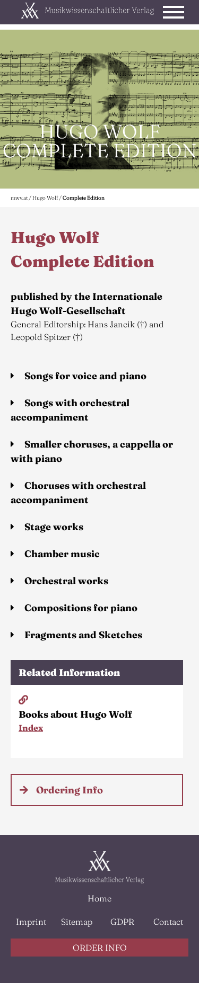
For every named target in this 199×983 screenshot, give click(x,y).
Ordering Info (69, 790)
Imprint (31, 921)
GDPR (122, 921)
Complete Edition (84, 197)
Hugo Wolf (45, 197)
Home (99, 898)
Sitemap (76, 921)
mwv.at (19, 197)
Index (31, 727)
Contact (168, 921)
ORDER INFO (100, 947)
